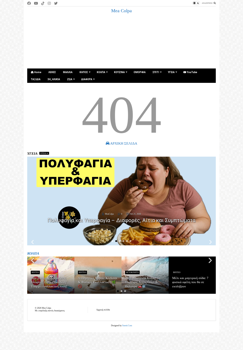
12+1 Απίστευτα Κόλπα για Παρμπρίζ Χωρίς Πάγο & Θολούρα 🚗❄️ (142, 282)
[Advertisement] (121, 42)
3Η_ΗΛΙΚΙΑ (53, 79)
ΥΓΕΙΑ (171, 72)
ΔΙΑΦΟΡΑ (86, 79)
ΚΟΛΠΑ (101, 72)
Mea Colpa (121, 10)
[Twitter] (56, 3)
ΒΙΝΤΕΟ (35, 272)
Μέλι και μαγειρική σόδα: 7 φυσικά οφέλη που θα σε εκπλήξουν (190, 282)
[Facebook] (29, 3)
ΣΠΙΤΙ (156, 72)
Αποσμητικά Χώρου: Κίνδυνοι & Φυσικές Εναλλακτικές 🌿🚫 (97, 282)
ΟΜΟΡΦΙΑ (140, 72)
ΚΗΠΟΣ (84, 72)
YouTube (191, 72)
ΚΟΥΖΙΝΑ (119, 72)
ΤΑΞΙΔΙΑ (35, 79)
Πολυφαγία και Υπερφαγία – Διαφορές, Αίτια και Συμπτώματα (121, 220)
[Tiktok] (42, 3)
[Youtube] (36, 3)
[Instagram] (49, 3)
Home (37, 72)
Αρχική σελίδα (103, 309)
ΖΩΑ (69, 79)
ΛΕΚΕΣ (52, 72)
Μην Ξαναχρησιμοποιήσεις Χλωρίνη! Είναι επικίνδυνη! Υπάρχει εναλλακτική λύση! (49, 282)
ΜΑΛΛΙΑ (67, 72)
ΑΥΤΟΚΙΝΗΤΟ (132, 272)
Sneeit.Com (127, 325)
